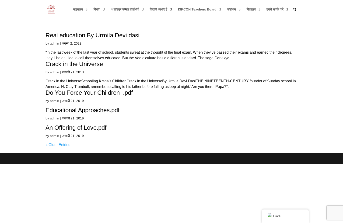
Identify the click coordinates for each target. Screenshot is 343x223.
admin (54, 43)
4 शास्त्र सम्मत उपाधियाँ (125, 9)
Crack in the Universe (74, 63)
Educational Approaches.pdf (82, 110)
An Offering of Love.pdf (76, 127)
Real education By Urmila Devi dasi (93, 35)
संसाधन (231, 9)
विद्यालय (251, 9)
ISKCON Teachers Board (197, 9)
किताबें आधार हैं (158, 9)
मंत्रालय (78, 9)
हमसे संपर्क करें (275, 9)
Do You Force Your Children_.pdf (89, 92)
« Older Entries (58, 145)
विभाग (97, 9)
